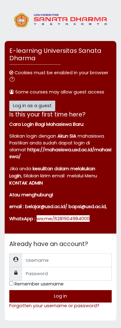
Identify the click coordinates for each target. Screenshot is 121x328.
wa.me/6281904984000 (63, 218)
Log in (60, 296)
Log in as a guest (32, 105)
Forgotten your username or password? (54, 306)
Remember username (39, 284)
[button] (13, 80)
